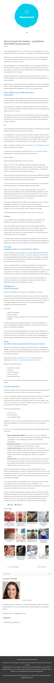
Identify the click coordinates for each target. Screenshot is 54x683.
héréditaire (14, 475)
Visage (6, 46)
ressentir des (28, 358)
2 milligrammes (39, 212)
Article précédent (13, 567)
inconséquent (16, 111)
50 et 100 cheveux (25, 51)
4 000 (32, 322)
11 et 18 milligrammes (39, 145)
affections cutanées (31, 317)
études (8, 226)
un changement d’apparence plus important (29, 360)
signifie (6, 402)
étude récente (15, 421)
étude (8, 331)
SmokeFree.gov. (25, 465)
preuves (14, 183)
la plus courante (34, 151)
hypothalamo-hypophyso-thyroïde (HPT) (36, 255)
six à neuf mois (43, 471)
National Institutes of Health (17, 189)
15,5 (8, 446)
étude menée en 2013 (12, 164)
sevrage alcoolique (24, 278)
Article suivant (42, 567)
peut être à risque (14, 208)
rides (40, 296)
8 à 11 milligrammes (28, 198)
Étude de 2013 (26, 137)
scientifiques (24, 271)
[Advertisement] (27, 640)
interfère (12, 119)
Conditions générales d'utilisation (34, 662)
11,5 (34, 446)
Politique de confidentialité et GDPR (13, 662)
